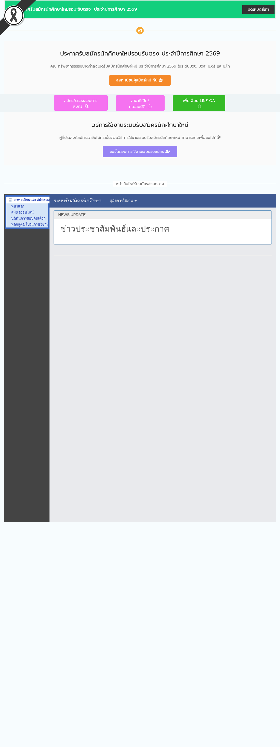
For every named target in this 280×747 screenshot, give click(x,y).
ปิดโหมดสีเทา (258, 9)
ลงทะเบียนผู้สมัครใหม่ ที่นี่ (137, 80)
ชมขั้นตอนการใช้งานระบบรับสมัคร (137, 151)
